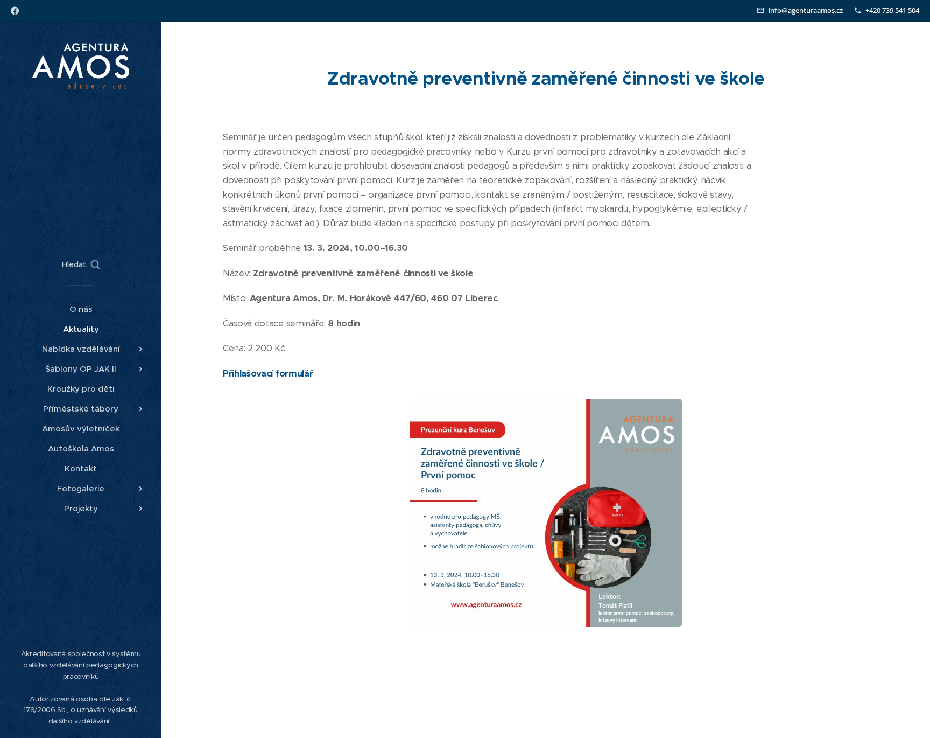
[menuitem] (80, 309)
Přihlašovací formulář (268, 373)
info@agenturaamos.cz (806, 10)
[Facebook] (15, 11)
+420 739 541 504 (892, 10)
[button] (81, 264)
